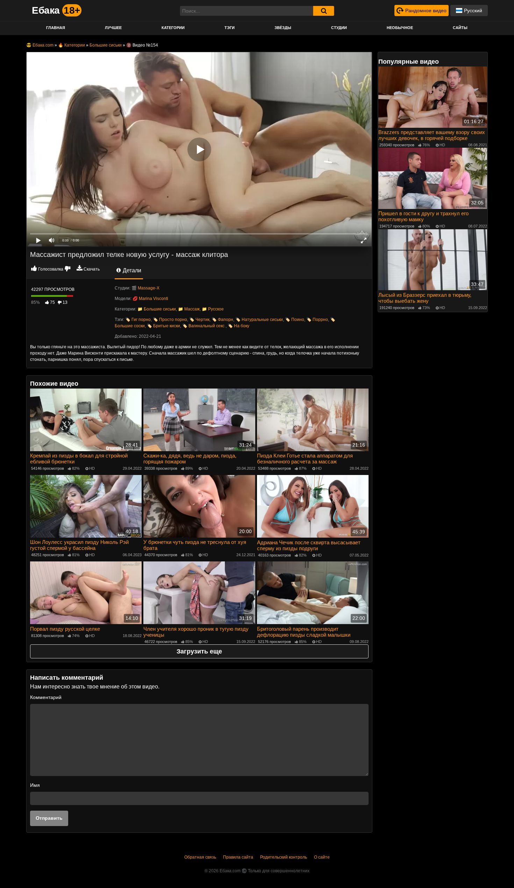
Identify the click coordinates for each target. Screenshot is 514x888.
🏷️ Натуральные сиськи (259, 319)
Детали (131, 270)
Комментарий (46, 697)
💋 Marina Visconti (150, 298)
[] (323, 11)
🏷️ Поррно (317, 319)
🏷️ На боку (238, 325)
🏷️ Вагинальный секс (204, 325)
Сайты (460, 28)
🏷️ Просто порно (170, 319)
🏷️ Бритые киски (163, 325)
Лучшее (113, 28)
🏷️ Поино (294, 319)
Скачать (92, 269)
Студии (339, 28)
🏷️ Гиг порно (138, 319)
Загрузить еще (199, 651)
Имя (35, 785)
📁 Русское (213, 309)
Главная (55, 28)
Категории (173, 28)
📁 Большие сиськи (156, 309)
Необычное (400, 28)
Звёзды (282, 28)
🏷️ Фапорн (222, 319)
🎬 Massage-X (145, 288)
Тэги (229, 28)
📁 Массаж (189, 309)
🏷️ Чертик (199, 319)
